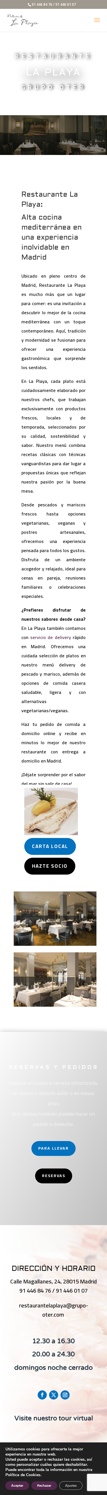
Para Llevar (53, 1148)
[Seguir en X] (53, 1395)
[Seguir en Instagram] (65, 1395)
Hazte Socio (50, 866)
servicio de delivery (50, 637)
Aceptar (17, 1485)
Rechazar (44, 1485)
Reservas (53, 1175)
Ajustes (71, 1485)
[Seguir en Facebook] (42, 1395)
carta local (50, 846)
